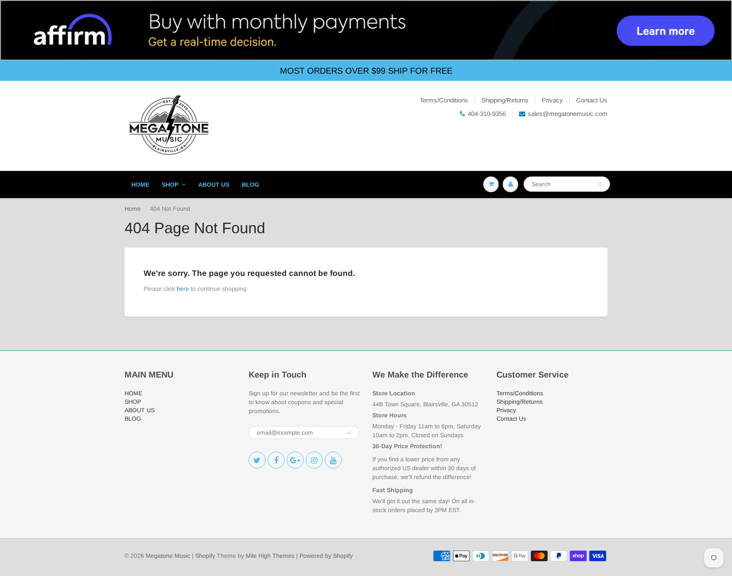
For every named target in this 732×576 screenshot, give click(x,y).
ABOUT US (213, 184)
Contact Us (591, 100)
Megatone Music (168, 555)
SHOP (170, 184)
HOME (140, 184)
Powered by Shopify (326, 555)
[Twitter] (257, 460)
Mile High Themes (270, 555)
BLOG (250, 184)
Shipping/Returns (505, 100)
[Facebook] (276, 460)
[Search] (599, 184)
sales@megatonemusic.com (567, 113)
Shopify (205, 555)
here (183, 288)
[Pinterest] (295, 460)
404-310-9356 (487, 113)
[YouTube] (333, 460)
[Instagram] (314, 460)
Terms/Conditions (444, 100)
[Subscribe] (349, 433)
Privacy (552, 100)
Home (133, 208)
